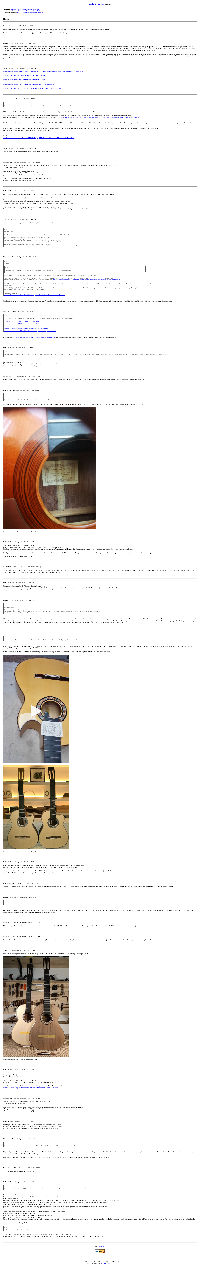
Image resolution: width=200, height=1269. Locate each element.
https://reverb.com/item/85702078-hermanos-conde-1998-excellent (24, 75)
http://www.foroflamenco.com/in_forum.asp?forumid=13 (25, 10)
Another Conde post (96, 4)
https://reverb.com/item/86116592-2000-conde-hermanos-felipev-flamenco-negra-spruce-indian (33, 88)
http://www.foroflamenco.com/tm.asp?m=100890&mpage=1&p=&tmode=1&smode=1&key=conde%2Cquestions (38, 138)
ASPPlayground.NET (107, 1263)
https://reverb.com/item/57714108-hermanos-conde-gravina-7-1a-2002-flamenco (28, 84)
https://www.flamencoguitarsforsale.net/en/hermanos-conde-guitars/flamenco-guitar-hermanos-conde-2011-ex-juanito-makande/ (99, 117)
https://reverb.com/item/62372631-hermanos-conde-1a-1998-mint (24, 79)
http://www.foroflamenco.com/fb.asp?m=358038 (30, 12)
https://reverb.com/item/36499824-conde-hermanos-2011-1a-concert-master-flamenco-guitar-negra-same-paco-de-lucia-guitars (43, 71)
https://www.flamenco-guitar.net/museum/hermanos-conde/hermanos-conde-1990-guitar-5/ (31, 1088)
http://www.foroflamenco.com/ (20, 8)
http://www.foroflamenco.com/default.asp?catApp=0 (25, 9)
